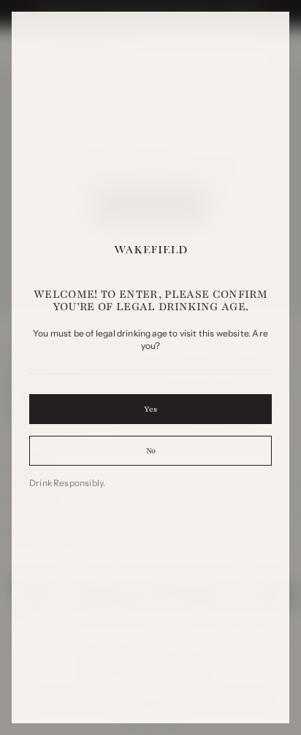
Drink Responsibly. (67, 482)
